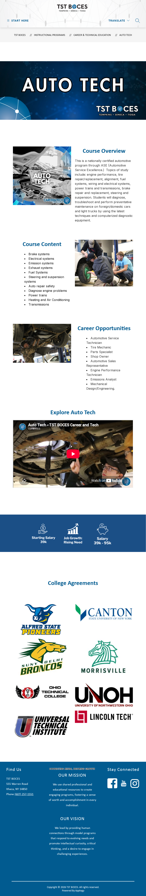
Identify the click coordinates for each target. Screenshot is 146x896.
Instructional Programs (49, 35)
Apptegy (79, 890)
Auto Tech (125, 35)
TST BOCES (19, 35)
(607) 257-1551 (24, 794)
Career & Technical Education (92, 35)
